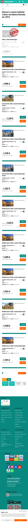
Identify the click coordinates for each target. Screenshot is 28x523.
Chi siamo (3, 436)
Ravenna (9, 76)
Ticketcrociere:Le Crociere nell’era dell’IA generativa (6, 445)
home (3, 9)
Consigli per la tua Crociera (6, 415)
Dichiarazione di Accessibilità (21, 422)
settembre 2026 (5, 383)
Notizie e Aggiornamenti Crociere (20, 446)
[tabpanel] (14, 383)
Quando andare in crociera (6, 417)
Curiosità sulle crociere (5, 410)
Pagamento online (18, 436)
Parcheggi (17, 424)
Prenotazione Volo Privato (6, 434)
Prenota (23, 86)
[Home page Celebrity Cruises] (23, 72)
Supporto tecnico (18, 410)
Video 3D (2, 419)
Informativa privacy (19, 415)
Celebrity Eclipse (6, 108)
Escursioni (3, 422)
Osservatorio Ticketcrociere (20, 434)
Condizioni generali (19, 412)
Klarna (16, 441)
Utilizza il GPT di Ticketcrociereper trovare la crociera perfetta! (16, 495)
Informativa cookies (19, 417)
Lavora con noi (18, 426)
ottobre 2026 (12, 383)
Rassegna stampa (18, 443)
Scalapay (16, 439)
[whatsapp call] (19, 2)
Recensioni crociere (19, 432)
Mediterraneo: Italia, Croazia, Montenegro (13, 69)
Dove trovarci (3, 439)
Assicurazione (17, 419)
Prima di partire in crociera (6, 412)
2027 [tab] (9, 379)
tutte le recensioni (5, 404)
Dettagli (23, 82)
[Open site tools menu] (26, 1)
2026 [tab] (4, 379)
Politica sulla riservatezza (23, 511)
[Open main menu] (26, 5)
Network (2, 441)
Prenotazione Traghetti (5, 432)
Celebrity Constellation (7, 72)
